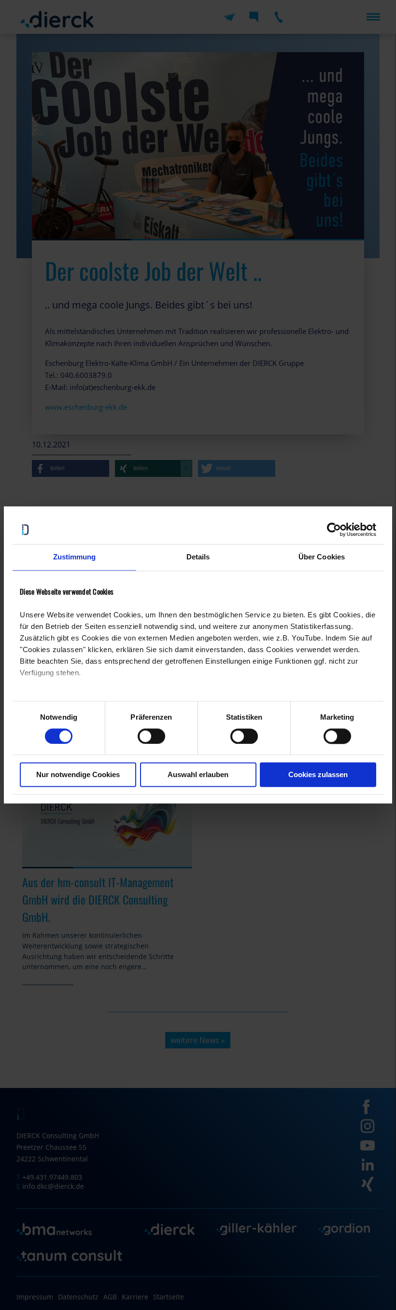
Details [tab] (198, 557)
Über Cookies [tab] (321, 557)
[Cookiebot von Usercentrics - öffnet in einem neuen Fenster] (334, 529)
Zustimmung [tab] (74, 557)
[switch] (151, 736)
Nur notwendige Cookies (78, 775)
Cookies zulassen (318, 775)
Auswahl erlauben (198, 775)
